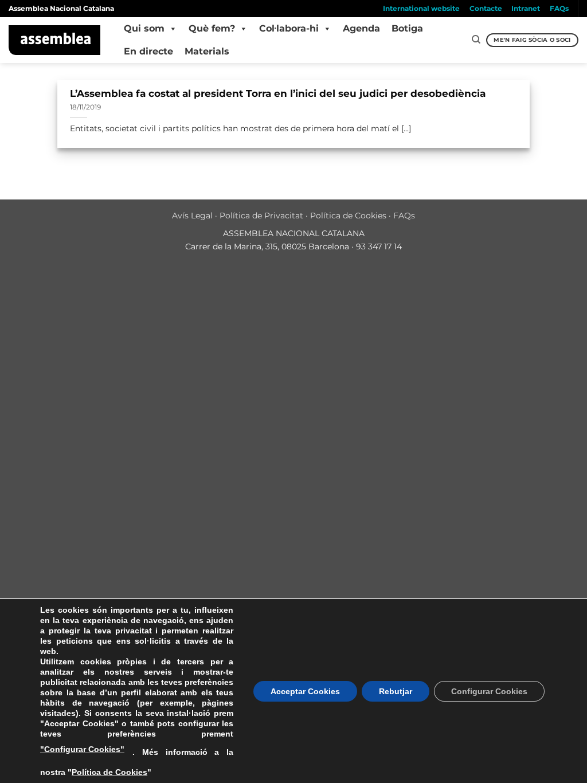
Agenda (361, 28)
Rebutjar (395, 691)
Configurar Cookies (489, 691)
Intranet (525, 8)
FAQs (559, 8)
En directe (148, 51)
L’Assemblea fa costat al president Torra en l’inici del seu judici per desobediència (278, 93)
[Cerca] (476, 39)
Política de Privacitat (261, 215)
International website (421, 8)
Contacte (485, 8)
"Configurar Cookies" (82, 749)
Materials (207, 51)
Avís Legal (192, 215)
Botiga (407, 28)
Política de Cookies (348, 215)
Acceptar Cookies (305, 691)
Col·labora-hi (289, 28)
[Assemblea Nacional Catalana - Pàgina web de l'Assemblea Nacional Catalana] (55, 40)
